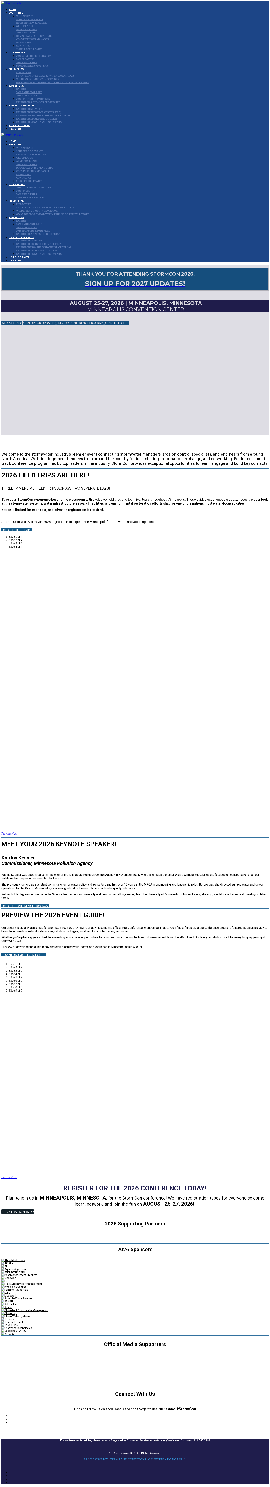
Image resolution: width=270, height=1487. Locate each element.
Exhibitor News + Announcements (39, 122)
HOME (12, 9)
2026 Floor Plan (26, 95)
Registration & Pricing (32, 22)
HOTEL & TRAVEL (19, 125)
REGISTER (15, 128)
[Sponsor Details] (13, 1260)
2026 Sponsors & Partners (33, 99)
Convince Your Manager (32, 39)
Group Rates (24, 26)
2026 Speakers (25, 59)
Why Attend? (24, 16)
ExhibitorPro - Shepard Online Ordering (43, 115)
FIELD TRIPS (16, 69)
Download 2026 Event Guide (34, 36)
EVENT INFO (16, 12)
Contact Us (23, 46)
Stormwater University (32, 65)
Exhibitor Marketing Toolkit (36, 118)
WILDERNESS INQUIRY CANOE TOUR (37, 79)
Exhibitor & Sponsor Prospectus (38, 102)
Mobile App (23, 42)
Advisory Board (26, 29)
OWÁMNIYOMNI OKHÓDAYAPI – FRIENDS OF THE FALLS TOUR (52, 82)
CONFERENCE (17, 52)
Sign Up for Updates (29, 49)
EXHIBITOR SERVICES (21, 105)
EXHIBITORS (16, 85)
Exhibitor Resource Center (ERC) (38, 112)
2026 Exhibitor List (29, 92)
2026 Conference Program (33, 55)
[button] (11, 323)
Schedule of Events (29, 19)
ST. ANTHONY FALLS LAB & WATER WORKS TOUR (45, 75)
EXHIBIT (21, 89)
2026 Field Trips (26, 32)
